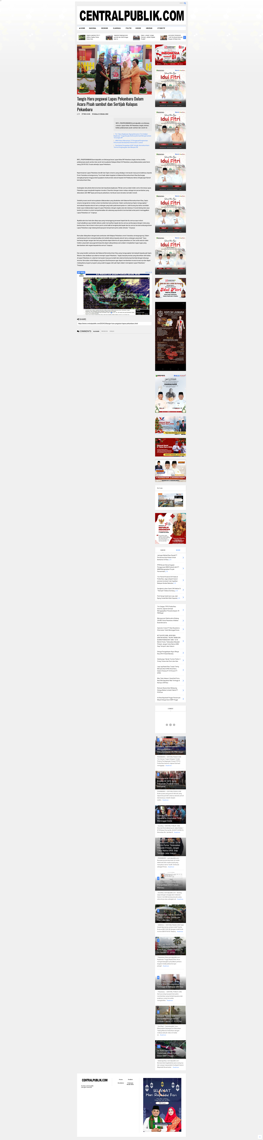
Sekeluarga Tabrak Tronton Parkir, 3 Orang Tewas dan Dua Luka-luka (169, 917)
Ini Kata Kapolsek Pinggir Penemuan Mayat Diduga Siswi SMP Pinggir (168, 1053)
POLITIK (128, 28)
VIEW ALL (148, 272)
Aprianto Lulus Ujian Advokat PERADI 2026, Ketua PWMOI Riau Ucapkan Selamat (174, 36)
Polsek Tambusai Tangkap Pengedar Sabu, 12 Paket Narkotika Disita (94, 37)
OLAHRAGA (117, 28)
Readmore (114, 304)
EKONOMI (104, 28)
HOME (82, 28)
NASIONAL (92, 28)
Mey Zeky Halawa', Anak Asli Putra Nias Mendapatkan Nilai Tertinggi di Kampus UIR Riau (170, 984)
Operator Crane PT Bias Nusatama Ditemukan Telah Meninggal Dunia (169, 818)
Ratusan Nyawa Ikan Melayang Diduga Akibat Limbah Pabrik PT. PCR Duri (169, 1019)
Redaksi (130, 1079)
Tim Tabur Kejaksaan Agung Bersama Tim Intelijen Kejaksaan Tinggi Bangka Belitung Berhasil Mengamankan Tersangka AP (132, 136)
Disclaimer (121, 1083)
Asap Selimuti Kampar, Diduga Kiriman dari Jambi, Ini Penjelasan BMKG (120, 36)
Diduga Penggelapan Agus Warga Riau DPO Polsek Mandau (169, 885)
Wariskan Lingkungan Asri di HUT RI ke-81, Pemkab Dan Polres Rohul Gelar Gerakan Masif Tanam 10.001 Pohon (148, 35)
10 (159, 1046)
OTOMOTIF (161, 28)
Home (121, 1079)
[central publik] (131, 23)
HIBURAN (149, 28)
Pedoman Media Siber (130, 1083)
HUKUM (138, 28)
